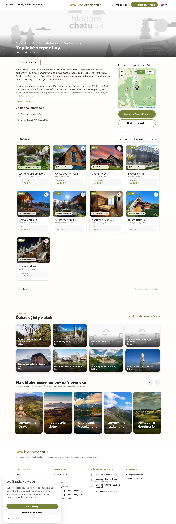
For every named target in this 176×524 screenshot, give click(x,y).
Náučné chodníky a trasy (50, 43)
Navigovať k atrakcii (137, 123)
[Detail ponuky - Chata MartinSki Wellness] (69, 204)
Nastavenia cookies (32, 512)
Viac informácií (12, 518)
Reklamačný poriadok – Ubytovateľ (68, 495)
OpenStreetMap (150, 107)
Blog (18, 475)
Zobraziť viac (23, 101)
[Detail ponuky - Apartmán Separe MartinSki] (106, 204)
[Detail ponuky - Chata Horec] (106, 157)
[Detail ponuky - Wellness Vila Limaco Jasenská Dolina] (33, 157)
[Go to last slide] (20, 160)
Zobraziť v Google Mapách (137, 114)
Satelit (149, 72)
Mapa (141, 72)
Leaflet (140, 107)
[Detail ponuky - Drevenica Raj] (142, 157)
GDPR (55, 479)
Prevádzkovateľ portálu (63, 499)
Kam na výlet (39, 4)
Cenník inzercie (60, 475)
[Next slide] (46, 160)
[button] (137, 88)
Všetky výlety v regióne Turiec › (144, 316)
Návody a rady (24, 4)
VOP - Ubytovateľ (61, 487)
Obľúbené (10, 4)
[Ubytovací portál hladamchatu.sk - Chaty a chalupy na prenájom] (86, 4)
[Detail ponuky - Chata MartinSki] (33, 204)
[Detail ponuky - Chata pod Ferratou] (69, 157)
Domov (19, 43)
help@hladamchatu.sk (136, 475)
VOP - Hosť (58, 483)
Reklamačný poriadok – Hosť (66, 491)
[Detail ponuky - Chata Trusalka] (142, 204)
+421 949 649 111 (134, 479)
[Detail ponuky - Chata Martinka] (33, 250)
